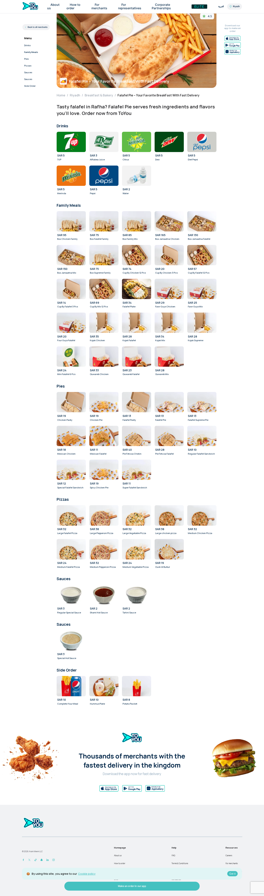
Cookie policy (86, 874)
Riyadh (75, 95)
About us (118, 855)
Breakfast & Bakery (99, 95)
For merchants (232, 863)
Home (61, 95)
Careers (229, 855)
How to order (119, 863)
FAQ (173, 855)
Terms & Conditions (180, 863)
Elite (199, 6)
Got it (232, 873)
